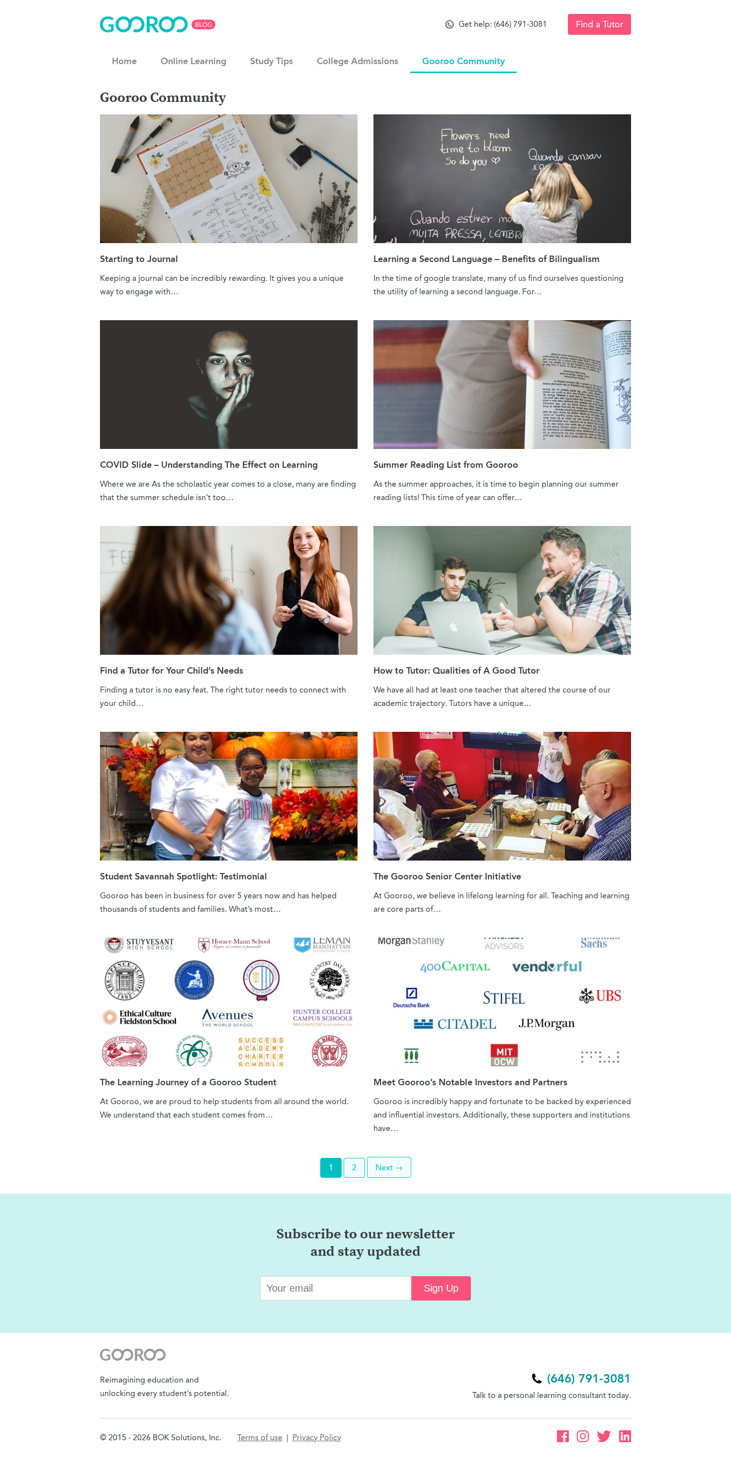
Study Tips (271, 61)
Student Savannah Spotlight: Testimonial (183, 876)
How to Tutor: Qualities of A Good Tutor (456, 670)
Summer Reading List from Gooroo (445, 464)
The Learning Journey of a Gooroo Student (188, 1082)
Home (124, 61)
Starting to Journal (139, 259)
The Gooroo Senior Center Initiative (447, 876)
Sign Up (441, 1288)
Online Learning (193, 61)
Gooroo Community (463, 61)
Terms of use (259, 1437)
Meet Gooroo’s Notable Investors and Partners (470, 1082)
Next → (389, 1167)
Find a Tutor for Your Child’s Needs (171, 670)
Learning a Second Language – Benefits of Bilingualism (486, 259)
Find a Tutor (599, 24)
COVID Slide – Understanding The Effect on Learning (209, 464)
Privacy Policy (316, 1437)
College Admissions (357, 61)
